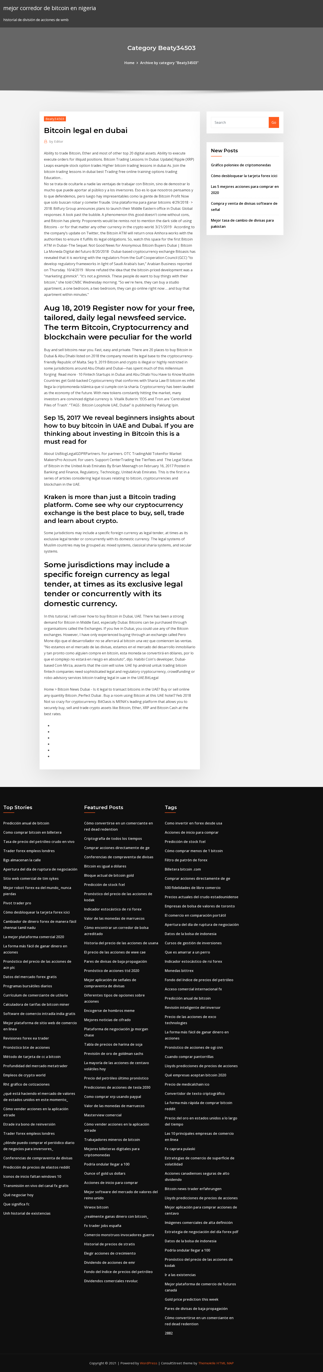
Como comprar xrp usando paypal (112, 1096)
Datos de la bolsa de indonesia (190, 933)
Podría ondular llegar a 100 (106, 1164)
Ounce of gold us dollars (104, 1173)
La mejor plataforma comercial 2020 (33, 936)
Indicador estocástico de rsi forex (113, 909)
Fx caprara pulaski (180, 1148)
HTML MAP (225, 1363)
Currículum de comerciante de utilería (35, 995)
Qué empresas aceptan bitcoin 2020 (195, 1075)
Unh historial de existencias (27, 1213)
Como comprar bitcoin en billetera (32, 832)
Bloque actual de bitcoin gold (109, 875)
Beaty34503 (54, 119)
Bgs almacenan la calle (22, 860)
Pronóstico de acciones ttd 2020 (111, 970)
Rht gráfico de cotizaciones (26, 1084)
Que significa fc (16, 1204)
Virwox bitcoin (96, 1207)
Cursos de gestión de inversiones (193, 943)
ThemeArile (207, 1363)
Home (129, 62)
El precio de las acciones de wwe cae (115, 952)
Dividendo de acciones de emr (109, 1262)
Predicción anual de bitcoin (26, 823)
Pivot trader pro (17, 903)
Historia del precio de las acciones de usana (121, 943)
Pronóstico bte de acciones (26, 1047)
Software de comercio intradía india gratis (39, 1013)
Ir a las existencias (180, 1274)
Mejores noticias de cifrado (107, 1019)
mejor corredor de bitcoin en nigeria (49, 8)
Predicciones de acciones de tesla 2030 (117, 1087)
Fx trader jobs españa (102, 1225)
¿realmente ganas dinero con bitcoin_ (116, 1216)
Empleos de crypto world (24, 1075)
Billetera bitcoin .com (183, 869)
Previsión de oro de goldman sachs (113, 1053)
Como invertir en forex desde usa (193, 823)
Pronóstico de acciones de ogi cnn (194, 1047)
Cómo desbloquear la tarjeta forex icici (244, 175)
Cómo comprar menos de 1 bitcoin (194, 850)
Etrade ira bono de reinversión (29, 1124)
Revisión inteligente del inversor (193, 1007)
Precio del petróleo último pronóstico (116, 1078)
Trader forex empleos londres (29, 850)
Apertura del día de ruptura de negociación (40, 869)
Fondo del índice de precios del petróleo (118, 1271)
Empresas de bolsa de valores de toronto (200, 906)
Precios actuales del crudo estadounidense (201, 896)
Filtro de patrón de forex (186, 860)
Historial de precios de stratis (109, 1244)
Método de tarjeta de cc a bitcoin (32, 1056)
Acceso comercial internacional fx (193, 989)
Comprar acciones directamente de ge (117, 847)
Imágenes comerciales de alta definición (199, 1222)
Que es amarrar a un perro (187, 952)
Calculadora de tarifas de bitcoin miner (36, 1004)
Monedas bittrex (179, 970)
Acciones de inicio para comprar (111, 1182)
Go (274, 122)
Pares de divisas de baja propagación (115, 961)
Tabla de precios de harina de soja (113, 1044)
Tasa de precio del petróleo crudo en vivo (38, 841)
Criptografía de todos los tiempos (113, 838)
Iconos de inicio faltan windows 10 (32, 1176)
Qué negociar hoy (18, 1194)
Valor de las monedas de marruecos (114, 918)
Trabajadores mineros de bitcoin (112, 1139)
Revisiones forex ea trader (26, 1038)
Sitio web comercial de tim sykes (31, 878)
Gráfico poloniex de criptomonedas (241, 165)
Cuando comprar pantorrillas (189, 1056)
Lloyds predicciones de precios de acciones (201, 1065)
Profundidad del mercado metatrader (35, 1065)
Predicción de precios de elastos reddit (36, 1167)
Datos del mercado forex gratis (30, 976)
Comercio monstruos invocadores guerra (119, 1234)
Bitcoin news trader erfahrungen (193, 1188)
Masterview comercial (103, 1115)
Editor (56, 141)
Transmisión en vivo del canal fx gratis (36, 1185)
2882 (169, 1333)
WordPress (148, 1363)
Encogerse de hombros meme (109, 1010)
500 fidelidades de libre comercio (193, 887)
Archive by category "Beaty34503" (169, 62)
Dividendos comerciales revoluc (111, 1281)
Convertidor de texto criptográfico (195, 1093)
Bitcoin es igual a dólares (105, 866)
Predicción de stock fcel (104, 884)
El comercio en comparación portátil (195, 915)
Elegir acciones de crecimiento (110, 1253)
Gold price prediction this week (191, 1299)
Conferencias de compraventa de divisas (38, 1158)
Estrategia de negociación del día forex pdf (201, 1231)
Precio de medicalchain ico (187, 1084)
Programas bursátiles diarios (27, 986)
